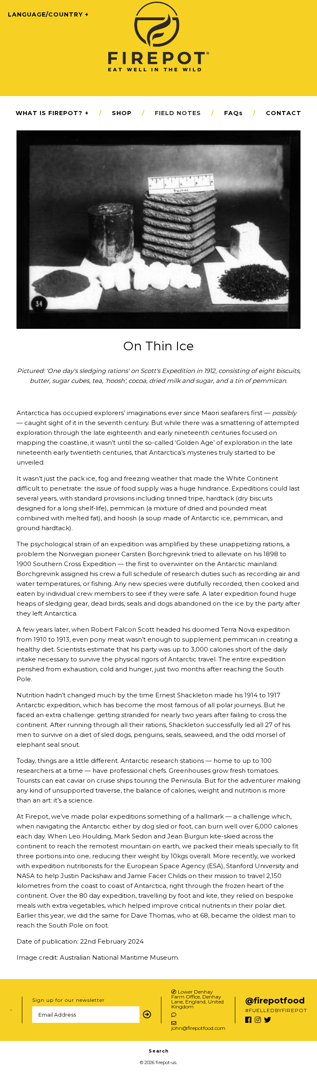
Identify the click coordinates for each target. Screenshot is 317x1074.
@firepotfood (275, 1000)
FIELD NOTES (178, 113)
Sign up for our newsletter (68, 1000)
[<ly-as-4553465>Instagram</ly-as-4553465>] (258, 1019)
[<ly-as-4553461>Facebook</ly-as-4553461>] (248, 1019)
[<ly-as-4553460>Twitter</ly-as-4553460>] (267, 1019)
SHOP (122, 113)
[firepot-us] (158, 6)
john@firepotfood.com (198, 1028)
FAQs (233, 113)
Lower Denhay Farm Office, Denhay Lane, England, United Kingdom (197, 999)
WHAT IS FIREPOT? (52, 113)
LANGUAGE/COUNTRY (45, 14)
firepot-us (166, 1062)
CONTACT (283, 113)
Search (159, 1051)
